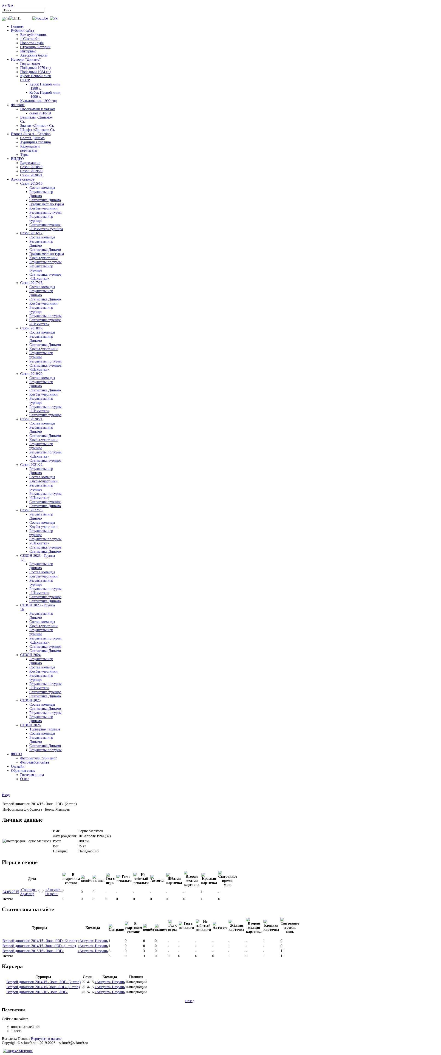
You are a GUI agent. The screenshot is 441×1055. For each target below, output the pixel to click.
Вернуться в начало (46, 1039)
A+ (4, 6)
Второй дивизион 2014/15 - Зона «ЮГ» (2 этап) (40, 941)
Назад (189, 1001)
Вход (6, 795)
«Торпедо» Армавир (28, 892)
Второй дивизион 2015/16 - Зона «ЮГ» (33, 951)
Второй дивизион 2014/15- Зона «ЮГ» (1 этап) (39, 946)
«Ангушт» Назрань (53, 892)
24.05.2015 (11, 892)
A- (13, 6)
